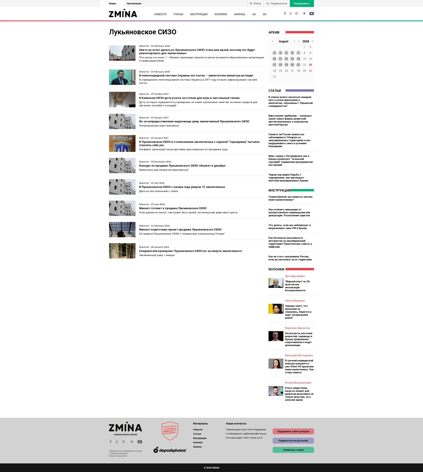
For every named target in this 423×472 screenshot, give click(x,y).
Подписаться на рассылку (293, 440)
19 (286, 64)
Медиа (112, 3)
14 (298, 58)
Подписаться (278, 3)
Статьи (178, 14)
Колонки (221, 14)
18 (280, 64)
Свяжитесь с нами (293, 449)
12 (286, 58)
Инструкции (199, 14)
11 (280, 58)
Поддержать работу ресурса (293, 431)
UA (254, 14)
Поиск (257, 3)
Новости (160, 14)
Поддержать (302, 3)
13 (292, 58)
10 (274, 58)
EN (264, 14)
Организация (134, 3)
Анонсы (239, 14)
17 (274, 64)
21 (298, 64)
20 (292, 64)
